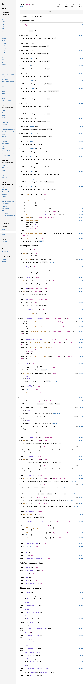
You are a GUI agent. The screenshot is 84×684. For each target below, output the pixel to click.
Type (26, 25)
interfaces (30, 209)
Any (28, 592)
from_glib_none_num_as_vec (39, 322)
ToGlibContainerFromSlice (39, 522)
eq (24, 440)
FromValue (33, 672)
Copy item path (32, 4)
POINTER (31, 133)
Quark (41, 197)
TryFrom (33, 662)
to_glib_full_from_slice (32, 538)
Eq (25, 555)
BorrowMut (31, 605)
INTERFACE (32, 149)
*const (54, 319)
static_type (27, 514)
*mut (53, 339)
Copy (26, 552)
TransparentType (31, 543)
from (24, 291)
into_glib (26, 392)
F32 (30, 111)
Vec (22, 324)
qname (28, 197)
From (26, 288)
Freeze (27, 567)
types (24, 2)
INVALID (31, 28)
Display (28, 278)
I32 (30, 66)
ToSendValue (32, 649)
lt (24, 485)
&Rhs (38, 447)
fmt (24, 270)
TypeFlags (33, 228)
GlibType (28, 389)
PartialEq (29, 437)
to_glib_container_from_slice (34, 533)
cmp (24, 401)
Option (41, 203)
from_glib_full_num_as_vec (39, 331)
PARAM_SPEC (33, 179)
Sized (28, 378)
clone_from (27, 259)
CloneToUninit (33, 612)
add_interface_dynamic (34, 233)
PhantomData (37, 525)
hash (24, 367)
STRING (31, 126)
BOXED (31, 171)
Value (29, 632)
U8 (29, 50)
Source (22, 6)
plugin (28, 217)
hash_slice (27, 373)
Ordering (49, 401)
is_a (28, 200)
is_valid (29, 238)
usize (35, 310)
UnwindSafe (29, 583)
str (45, 194)
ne (24, 447)
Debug (27, 267)
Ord (26, 398)
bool (50, 200)
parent (28, 203)
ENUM (30, 156)
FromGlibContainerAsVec (34, 319)
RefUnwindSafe (30, 571)
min (24, 417)
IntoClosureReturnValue (37, 629)
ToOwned (30, 642)
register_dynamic (32, 220)
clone (25, 253)
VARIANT (31, 141)
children (29, 206)
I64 (30, 96)
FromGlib (28, 310)
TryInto (33, 675)
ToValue (31, 652)
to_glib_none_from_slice (32, 528)
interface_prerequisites (35, 212)
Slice (43, 206)
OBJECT (31, 186)
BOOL (30, 58)
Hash (26, 364)
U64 (30, 103)
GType (43, 313)
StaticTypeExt (33, 635)
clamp (25, 426)
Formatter (42, 270)
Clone (27, 250)
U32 (30, 73)
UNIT (30, 35)
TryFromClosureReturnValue (38, 668)
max (24, 407)
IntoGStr (46, 215)
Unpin (27, 580)
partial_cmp (27, 478)
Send (26, 574)
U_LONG (31, 88)
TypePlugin (49, 217)
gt (24, 497)
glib (21, 2)
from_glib (32, 313)
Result (55, 270)
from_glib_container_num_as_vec (41, 327)
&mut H (54, 373)
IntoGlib (28, 386)
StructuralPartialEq (33, 559)
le (24, 491)
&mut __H (52, 367)
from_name (30, 215)
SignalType (33, 288)
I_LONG (31, 81)
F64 (30, 118)
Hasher (33, 367)
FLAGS (31, 164)
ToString (31, 655)
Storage (27, 525)
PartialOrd (29, 475)
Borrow (30, 599)
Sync (26, 577)
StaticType (29, 511)
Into (32, 622)
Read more (45, 256)
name (28, 194)
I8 (29, 43)
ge (24, 503)
